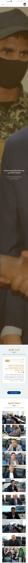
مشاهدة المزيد (14, 393)
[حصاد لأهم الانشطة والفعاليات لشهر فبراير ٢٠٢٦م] (14, 417)
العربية (9, 1)
